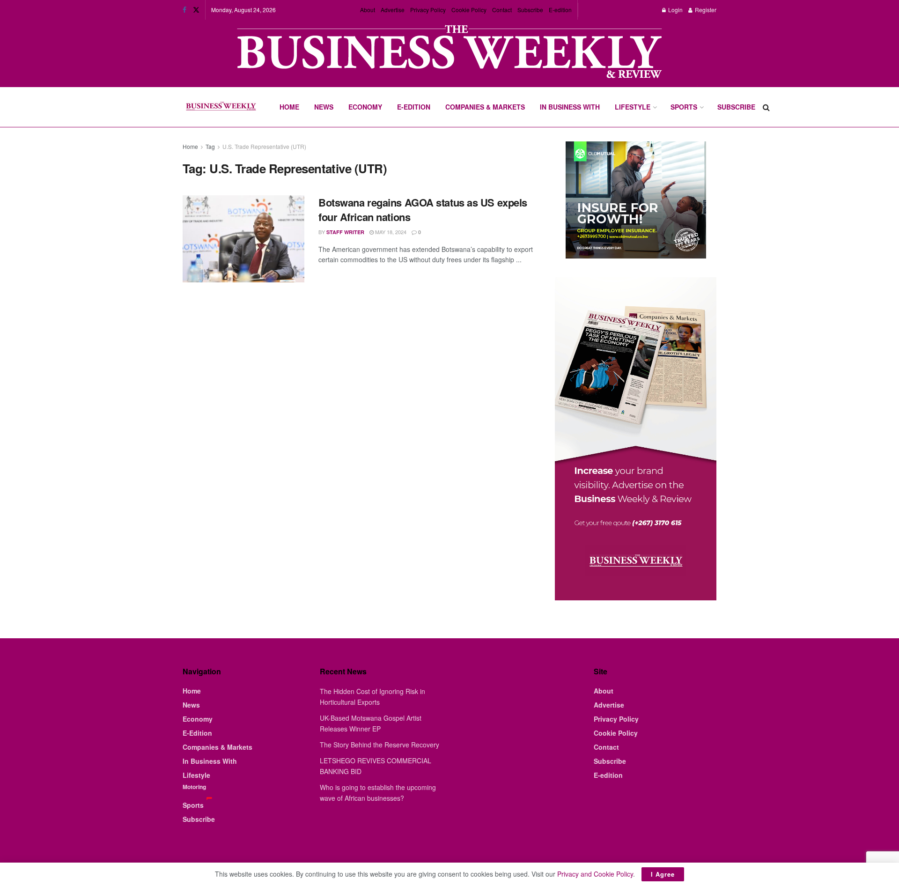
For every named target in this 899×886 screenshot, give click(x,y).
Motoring (194, 787)
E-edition (560, 10)
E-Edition (413, 106)
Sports (684, 106)
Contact (502, 10)
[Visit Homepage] (221, 107)
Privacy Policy (428, 10)
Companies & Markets (485, 106)
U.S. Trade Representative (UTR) (264, 146)
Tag (210, 146)
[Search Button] (766, 107)
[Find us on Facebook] (184, 10)
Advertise (393, 10)
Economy (365, 106)
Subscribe (530, 10)
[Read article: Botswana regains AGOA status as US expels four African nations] (243, 238)
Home (289, 106)
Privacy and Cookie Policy (595, 874)
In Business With (570, 106)
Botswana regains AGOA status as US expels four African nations (422, 209)
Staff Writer (345, 232)
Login (675, 10)
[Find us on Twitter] (196, 10)
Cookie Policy (468, 10)
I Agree (663, 874)
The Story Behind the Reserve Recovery (379, 744)
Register (704, 10)
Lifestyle (632, 106)
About (367, 10)
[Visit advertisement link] (449, 53)
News (323, 106)
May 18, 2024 (390, 232)
